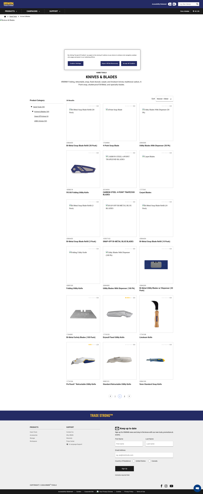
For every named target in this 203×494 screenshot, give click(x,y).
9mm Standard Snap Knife (150, 384)
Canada (154, 461)
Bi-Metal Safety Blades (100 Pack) (81, 337)
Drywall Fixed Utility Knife (113, 337)
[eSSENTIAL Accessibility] (172, 4)
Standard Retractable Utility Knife (117, 384)
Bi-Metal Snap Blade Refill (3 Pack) (81, 241)
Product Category (37, 100)
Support (53, 11)
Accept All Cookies (129, 63)
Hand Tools (13, 16)
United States (141, 461)
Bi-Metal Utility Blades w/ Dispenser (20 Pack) (156, 289)
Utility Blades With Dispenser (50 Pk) (154, 145)
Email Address (120, 450)
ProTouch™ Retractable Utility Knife (81, 384)
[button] (161, 485)
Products (10, 11)
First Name (119, 439)
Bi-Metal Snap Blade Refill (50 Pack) (81, 145)
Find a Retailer (184, 11)
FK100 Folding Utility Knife (77, 192)
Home (5, 16)
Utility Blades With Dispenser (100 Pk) (119, 288)
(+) (32, 111)
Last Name (150, 439)
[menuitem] (11, 11)
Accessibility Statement (159, 4)
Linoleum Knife (145, 337)
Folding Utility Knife (74, 288)
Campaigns (32, 11)
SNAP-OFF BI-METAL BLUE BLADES (118, 241)
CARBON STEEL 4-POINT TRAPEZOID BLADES (119, 193)
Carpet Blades (145, 192)
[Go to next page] (129, 396)
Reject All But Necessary (110, 63)
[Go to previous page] (110, 396)
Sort (153, 99)
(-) (31, 106)
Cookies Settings (75, 63)
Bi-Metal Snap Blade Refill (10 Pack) (154, 241)
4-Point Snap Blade (111, 145)
